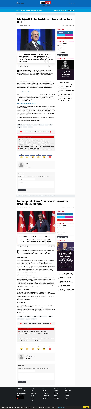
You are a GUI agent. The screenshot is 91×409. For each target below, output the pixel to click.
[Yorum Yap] (49, 66)
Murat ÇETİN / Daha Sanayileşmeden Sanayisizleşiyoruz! (65, 73)
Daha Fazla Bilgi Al (61, 407)
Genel (37, 8)
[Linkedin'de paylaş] (28, 66)
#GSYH (45, 316)
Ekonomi (54, 8)
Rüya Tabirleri (56, 393)
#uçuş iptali (29, 124)
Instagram (69, 35)
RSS (67, 38)
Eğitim (41, 8)
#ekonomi (50, 316)
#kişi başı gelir (34, 318)
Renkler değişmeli (61, 52)
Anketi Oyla (59, 55)
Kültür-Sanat (47, 8)
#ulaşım (25, 127)
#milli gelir (40, 316)
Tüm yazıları (28, 166)
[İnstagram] (17, 391)
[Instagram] (72, 10)
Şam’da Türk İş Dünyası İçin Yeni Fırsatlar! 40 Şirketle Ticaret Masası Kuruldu (65, 254)
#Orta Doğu (35, 124)
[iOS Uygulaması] (22, 396)
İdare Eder (60, 47)
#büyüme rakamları (28, 316)
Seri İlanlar (44, 398)
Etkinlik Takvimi (56, 398)
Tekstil (73, 8)
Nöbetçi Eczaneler (46, 395)
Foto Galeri (44, 390)
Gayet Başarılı (61, 45)
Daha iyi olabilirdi (61, 50)
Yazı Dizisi (32, 8)
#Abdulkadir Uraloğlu (21, 124)
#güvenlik (30, 127)
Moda (69, 8)
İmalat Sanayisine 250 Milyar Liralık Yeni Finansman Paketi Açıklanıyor (32, 139)
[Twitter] (70, 10)
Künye (66, 388)
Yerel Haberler (45, 393)
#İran (47, 124)
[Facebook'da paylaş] (18, 66)
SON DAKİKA (18, 8)
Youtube (60, 38)
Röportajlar (56, 388)
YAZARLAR (25, 8)
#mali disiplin (27, 318)
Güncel (59, 8)
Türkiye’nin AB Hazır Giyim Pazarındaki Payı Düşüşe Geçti (30, 148)
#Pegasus (19, 127)
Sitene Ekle (67, 395)
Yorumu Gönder (22, 190)
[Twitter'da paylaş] (21, 66)
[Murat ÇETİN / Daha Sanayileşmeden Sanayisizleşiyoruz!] (65, 65)
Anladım (86, 407)
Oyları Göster (65, 55)
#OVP (35, 316)
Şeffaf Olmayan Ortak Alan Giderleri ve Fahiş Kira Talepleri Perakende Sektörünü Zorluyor (36, 146)
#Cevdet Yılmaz (20, 316)
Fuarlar (64, 8)
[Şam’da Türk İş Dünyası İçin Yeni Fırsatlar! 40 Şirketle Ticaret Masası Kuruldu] (65, 247)
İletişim (66, 398)
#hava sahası (41, 124)
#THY (51, 124)
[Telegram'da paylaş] (25, 66)
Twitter (60, 35)
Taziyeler (55, 395)
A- (54, 66)
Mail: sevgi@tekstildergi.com (31, 356)
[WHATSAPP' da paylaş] (23, 66)
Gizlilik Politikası (68, 390)
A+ (51, 66)
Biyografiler (56, 390)
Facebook (61, 32)
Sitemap (66, 393)
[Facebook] (69, 10)
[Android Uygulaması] (22, 398)
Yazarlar (44, 388)
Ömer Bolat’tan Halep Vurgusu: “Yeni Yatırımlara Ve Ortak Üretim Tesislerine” (34, 142)
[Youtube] (73, 10)
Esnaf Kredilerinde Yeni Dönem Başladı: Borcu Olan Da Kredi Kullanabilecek (33, 144)
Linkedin (68, 32)
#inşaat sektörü (20, 318)
